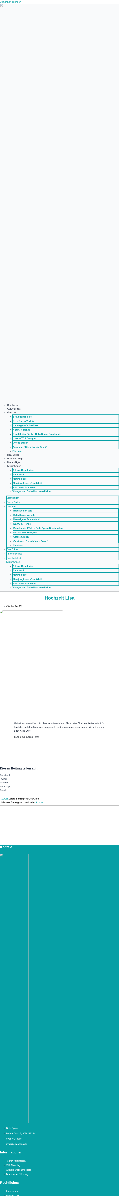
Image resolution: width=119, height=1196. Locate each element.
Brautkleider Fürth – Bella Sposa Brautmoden (37, 434)
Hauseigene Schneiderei (26, 425)
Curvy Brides (14, 409)
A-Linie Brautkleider (24, 470)
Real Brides (13, 455)
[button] (59, 775)
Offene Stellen (20, 443)
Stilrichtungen (14, 466)
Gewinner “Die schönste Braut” (30, 447)
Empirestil (18, 474)
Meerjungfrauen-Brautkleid (27, 483)
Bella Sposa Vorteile (24, 421)
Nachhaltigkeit (14, 462)
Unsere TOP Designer (24, 438)
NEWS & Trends (21, 430)
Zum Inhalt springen (10, 1)
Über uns (12, 412)
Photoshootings (15, 458)
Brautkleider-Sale (22, 417)
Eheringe (17, 451)
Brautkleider (13, 405)
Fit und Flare (19, 479)
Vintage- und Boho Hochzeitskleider (31, 491)
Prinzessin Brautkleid (24, 487)
